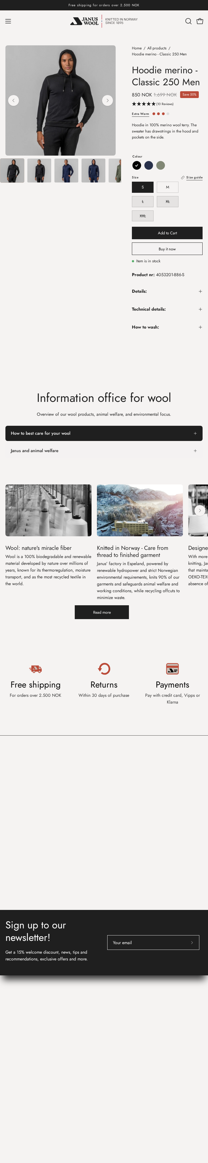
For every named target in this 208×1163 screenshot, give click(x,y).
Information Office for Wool (141, 1028)
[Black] (136, 165)
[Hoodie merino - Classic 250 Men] (12, 170)
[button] (188, 21)
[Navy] (148, 165)
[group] (104, 5)
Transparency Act (124, 1000)
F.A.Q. (11, 1050)
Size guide (15, 1059)
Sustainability (121, 1068)
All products (157, 48)
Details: (139, 291)
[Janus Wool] (104, 21)
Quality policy (122, 1009)
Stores (115, 982)
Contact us (17, 1028)
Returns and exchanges (26, 1041)
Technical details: (149, 309)
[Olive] (160, 165)
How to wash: (145, 327)
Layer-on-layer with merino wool (138, 1059)
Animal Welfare (123, 1077)
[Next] (107, 100)
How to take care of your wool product (145, 1050)
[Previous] (13, 100)
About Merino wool (127, 1041)
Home (137, 48)
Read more (102, 612)
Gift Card (13, 1068)
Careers (116, 991)
